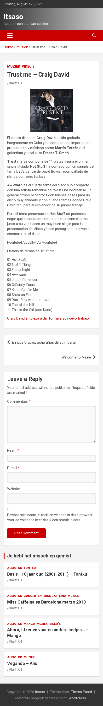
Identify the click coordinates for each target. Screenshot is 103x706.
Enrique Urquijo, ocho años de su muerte (44, 342)
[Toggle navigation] (10, 35)
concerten (33, 596)
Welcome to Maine (76, 357)
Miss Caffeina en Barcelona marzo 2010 (46, 601)
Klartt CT (16, 83)
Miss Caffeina (54, 596)
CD (20, 568)
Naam (13, 450)
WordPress (77, 698)
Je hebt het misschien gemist (39, 556)
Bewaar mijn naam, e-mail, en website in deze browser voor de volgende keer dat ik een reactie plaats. (49, 517)
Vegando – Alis (22, 663)
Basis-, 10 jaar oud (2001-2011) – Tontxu (47, 574)
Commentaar (19, 401)
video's (28, 66)
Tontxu (30, 568)
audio (11, 568)
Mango (29, 624)
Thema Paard (81, 692)
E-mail (13, 468)
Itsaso (13, 16)
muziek (13, 66)
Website (13, 489)
